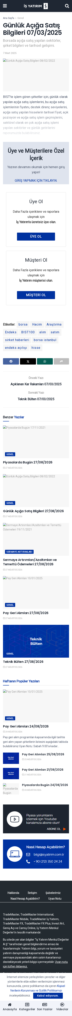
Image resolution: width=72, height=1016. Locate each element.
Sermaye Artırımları (19, 552)
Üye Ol (36, 236)
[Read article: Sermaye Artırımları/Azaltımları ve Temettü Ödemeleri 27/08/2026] (36, 539)
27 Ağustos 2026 (13, 468)
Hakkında (13, 892)
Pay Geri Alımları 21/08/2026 (42, 770)
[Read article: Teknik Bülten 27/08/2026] (36, 641)
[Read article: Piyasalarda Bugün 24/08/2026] (11, 789)
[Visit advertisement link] (36, 818)
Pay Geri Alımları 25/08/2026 (43, 754)
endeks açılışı (16, 348)
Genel (20, 18)
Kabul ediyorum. (48, 995)
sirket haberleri (17, 340)
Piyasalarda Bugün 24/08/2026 (45, 785)
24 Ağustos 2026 (13, 732)
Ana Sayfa (8, 18)
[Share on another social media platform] (61, 361)
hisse (36, 348)
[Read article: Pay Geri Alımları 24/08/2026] (36, 705)
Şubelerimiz (53, 892)
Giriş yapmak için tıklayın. (36, 180)
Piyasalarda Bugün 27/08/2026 (27, 462)
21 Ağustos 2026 (32, 775)
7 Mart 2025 (9, 53)
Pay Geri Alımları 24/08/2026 (26, 726)
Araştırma (54, 324)
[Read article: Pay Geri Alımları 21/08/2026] (11, 773)
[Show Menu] (5, 6)
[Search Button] (67, 6)
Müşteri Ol (36, 295)
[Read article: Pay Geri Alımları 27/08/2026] (36, 592)
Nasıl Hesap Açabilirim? (25, 898)
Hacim (37, 324)
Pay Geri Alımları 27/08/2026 (25, 613)
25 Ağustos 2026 (32, 759)
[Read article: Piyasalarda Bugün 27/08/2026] (36, 441)
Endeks (11, 332)
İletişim (32, 892)
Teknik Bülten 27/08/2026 (23, 661)
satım (55, 332)
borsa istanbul (45, 340)
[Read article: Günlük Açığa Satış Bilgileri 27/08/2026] (36, 490)
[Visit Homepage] (36, 6)
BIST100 (28, 332)
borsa (23, 324)
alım (42, 332)
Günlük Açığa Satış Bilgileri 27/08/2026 (33, 511)
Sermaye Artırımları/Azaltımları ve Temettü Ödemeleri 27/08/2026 (30, 562)
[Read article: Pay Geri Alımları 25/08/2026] (11, 758)
